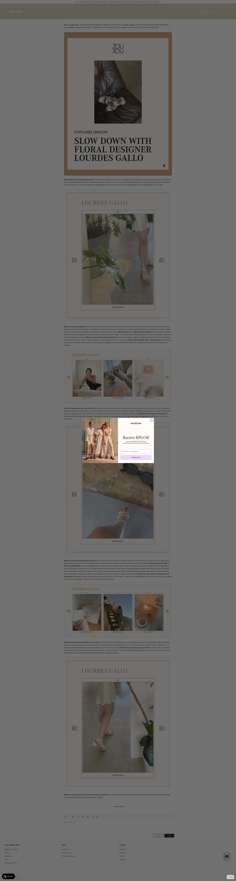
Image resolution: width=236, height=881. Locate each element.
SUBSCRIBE (136, 457)
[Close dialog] (151, 420)
